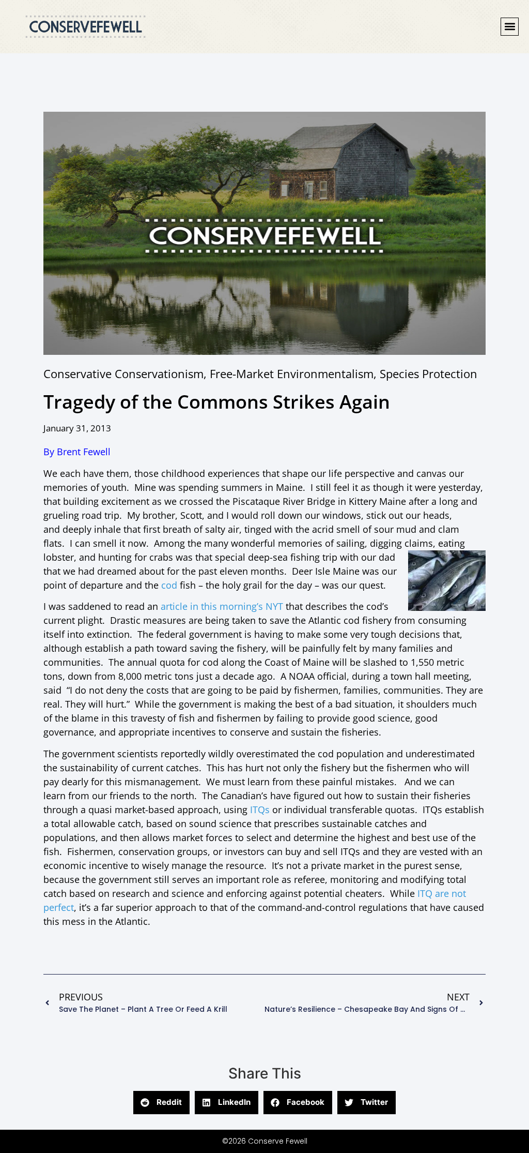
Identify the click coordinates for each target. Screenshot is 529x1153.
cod (169, 585)
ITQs (260, 809)
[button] (510, 27)
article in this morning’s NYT (223, 606)
